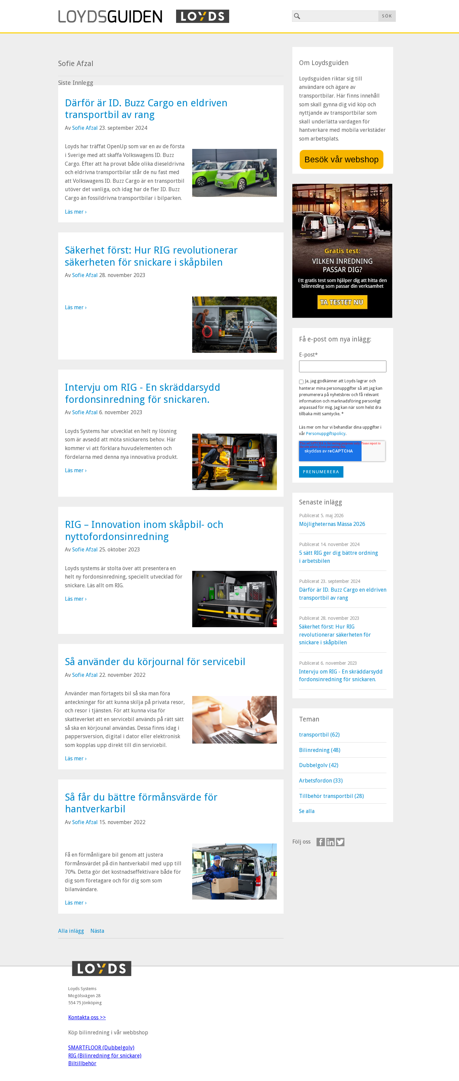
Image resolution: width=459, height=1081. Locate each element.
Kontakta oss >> (87, 1017)
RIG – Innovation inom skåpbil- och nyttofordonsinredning (144, 530)
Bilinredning (319, 750)
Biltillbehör (82, 1063)
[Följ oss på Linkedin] (330, 842)
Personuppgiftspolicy (325, 433)
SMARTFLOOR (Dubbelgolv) (101, 1047)
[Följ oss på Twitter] (340, 842)
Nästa (97, 931)
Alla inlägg (71, 931)
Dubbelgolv (318, 765)
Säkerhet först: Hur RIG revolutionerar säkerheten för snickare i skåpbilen (151, 256)
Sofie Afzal (85, 128)
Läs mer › (76, 212)
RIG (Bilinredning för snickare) (104, 1055)
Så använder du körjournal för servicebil (155, 661)
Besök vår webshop (341, 159)
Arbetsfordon (321, 780)
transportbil (319, 735)
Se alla (307, 811)
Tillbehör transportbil (331, 796)
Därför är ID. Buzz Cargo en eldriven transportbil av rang (146, 109)
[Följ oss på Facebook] (321, 842)
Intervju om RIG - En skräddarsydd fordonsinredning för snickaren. (142, 393)
